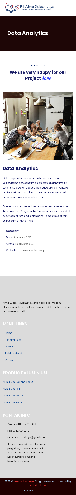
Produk (9, 346)
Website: (12, 250)
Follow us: (30, 490)
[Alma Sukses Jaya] (29, 8)
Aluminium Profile (13, 395)
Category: (12, 231)
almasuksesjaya (24, 481)
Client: (10, 243)
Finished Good (13, 353)
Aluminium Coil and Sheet (18, 381)
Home (8, 332)
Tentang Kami (13, 339)
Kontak (9, 360)
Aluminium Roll (11, 388)
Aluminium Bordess (14, 402)
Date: (9, 237)
